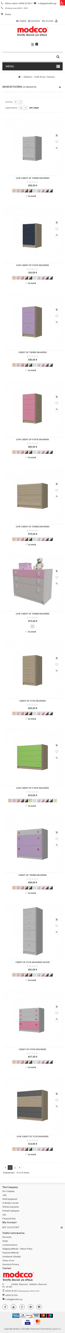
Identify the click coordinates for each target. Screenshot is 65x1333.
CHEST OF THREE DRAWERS (32, 352)
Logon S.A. (56, 1329)
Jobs (4, 1195)
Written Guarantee (10, 1207)
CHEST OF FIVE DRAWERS (32, 701)
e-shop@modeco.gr (14, 1299)
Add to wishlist (57, 142)
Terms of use (8, 1260)
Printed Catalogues (10, 1210)
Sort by (8, 101)
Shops (5, 1241)
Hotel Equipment (9, 1199)
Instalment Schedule (11, 1256)
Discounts (7, 1237)
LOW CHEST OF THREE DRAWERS (32, 178)
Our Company (8, 1191)
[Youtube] (13, 1307)
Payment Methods (10, 1252)
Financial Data (9, 1218)
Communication (9, 1245)
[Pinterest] (30, 1307)
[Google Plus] (22, 1307)
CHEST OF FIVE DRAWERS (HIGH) (32, 962)
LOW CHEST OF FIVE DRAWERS (32, 1136)
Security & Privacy (10, 1264)
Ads (4, 1214)
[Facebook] (5, 1307)
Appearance (11, 107)
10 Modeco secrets (10, 1203)
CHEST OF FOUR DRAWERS (32, 1049)
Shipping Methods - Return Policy (17, 1248)
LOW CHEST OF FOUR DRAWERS (32, 265)
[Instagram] (39, 1307)
